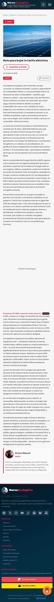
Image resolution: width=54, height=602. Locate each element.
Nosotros (6, 540)
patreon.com (12, 598)
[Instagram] (16, 512)
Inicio (5, 15)
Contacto (6, 564)
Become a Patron (29, 579)
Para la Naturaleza (10, 557)
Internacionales (9, 526)
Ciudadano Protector (11, 553)
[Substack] (46, 512)
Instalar (41, 598)
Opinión (13, 15)
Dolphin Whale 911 (10, 560)
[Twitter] (10, 512)
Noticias (6, 523)
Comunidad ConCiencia (12, 530)
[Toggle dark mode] (43, 4)
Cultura (6, 533)
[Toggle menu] (49, 4)
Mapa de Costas (9, 550)
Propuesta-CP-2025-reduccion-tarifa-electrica (22, 313)
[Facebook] (4, 512)
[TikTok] (28, 512)
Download (46, 313)
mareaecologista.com (40, 595)
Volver (10, 22)
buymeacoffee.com (23, 598)
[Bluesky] (40, 512)
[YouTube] (22, 512)
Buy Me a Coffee (29, 586)
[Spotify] (34, 512)
